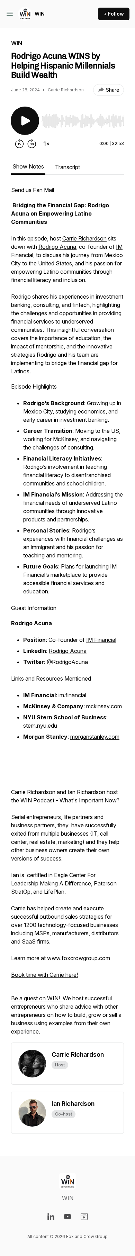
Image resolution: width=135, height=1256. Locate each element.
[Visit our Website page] (84, 1216)
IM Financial (101, 639)
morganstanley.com (94, 736)
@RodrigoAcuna (67, 661)
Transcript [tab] (67, 167)
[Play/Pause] (25, 121)
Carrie (19, 792)
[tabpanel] (67, 614)
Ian (71, 792)
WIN (40, 14)
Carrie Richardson (84, 238)
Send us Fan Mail (32, 189)
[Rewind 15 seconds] (19, 143)
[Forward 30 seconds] (32, 143)
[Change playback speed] (46, 143)
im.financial (72, 695)
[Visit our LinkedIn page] (50, 1216)
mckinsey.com (104, 706)
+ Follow (114, 14)
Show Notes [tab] (28, 166)
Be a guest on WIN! (37, 998)
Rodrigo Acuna (57, 246)
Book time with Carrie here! (44, 974)
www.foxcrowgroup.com (78, 958)
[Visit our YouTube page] (67, 1216)
